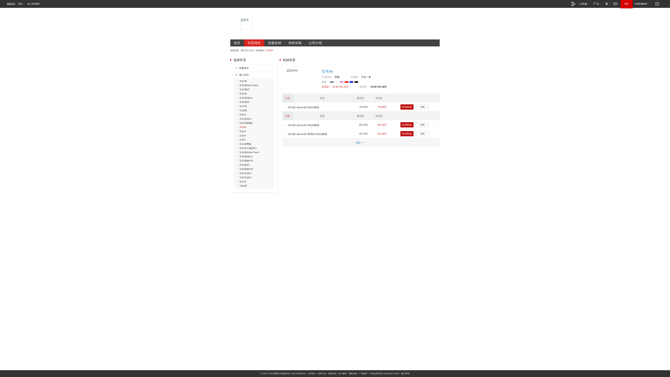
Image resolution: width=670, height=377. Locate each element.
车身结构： (328, 77)
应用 (20, 4)
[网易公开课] (584, 4)
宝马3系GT (244, 89)
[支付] (607, 4)
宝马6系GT (244, 102)
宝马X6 (242, 127)
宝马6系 (243, 186)
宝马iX (242, 140)
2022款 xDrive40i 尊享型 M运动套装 (307, 134)
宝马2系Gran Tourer (248, 85)
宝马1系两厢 (245, 144)
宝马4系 (243, 94)
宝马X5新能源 (245, 123)
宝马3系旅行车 (246, 161)
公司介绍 (315, 43)
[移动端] (573, 4)
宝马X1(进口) (245, 173)
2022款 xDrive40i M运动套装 (303, 125)
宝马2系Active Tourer (249, 152)
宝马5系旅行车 (246, 169)
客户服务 (342, 373)
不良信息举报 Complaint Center (384, 373)
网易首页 (11, 4)
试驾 (422, 107)
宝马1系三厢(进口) (248, 148)
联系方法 (322, 373)
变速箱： (355, 77)
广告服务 (363, 373)
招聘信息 (332, 373)
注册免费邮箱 (640, 4)
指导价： (365, 86)
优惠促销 (274, 43)
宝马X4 (242, 114)
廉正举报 (405, 373)
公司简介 (312, 373)
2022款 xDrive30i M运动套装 (303, 107)
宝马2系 (243, 81)
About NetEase (298, 373)
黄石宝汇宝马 (247, 50)
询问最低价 (407, 107)
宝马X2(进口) (245, 177)
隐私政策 (353, 373)
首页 (237, 43)
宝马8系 (243, 110)
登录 (626, 4)
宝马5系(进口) (245, 98)
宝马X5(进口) (245, 119)
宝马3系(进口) (245, 156)
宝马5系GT (244, 165)
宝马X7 (242, 131)
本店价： (327, 86)
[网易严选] (596, 4)
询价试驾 (295, 43)
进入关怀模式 (33, 4)
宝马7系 (243, 106)
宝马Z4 (242, 135)
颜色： (325, 81)
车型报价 (254, 43)
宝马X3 (242, 181)
